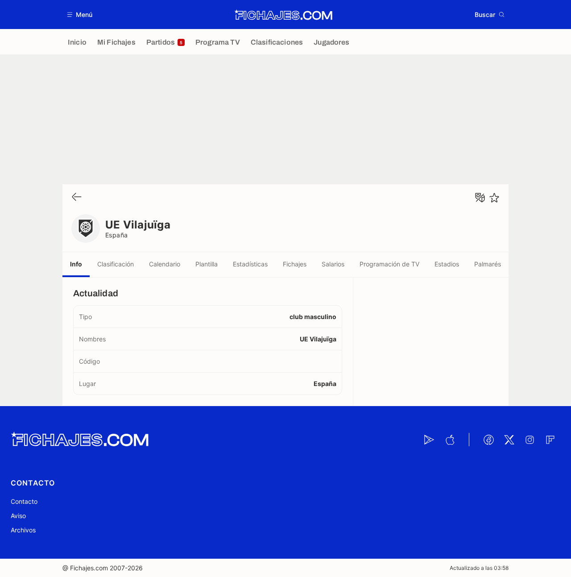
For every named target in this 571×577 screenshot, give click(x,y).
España (116, 235)
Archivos (23, 530)
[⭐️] (494, 197)
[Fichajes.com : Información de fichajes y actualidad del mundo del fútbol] (283, 14)
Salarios (333, 264)
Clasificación (115, 264)
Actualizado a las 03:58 (479, 568)
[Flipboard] (550, 439)
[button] (80, 14)
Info (76, 264)
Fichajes (294, 264)
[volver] (76, 197)
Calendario (164, 264)
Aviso (18, 515)
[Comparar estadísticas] (480, 197)
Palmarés (487, 264)
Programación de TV (389, 264)
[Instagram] (529, 439)
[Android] (429, 439)
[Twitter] (509, 439)
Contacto (24, 501)
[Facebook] (488, 439)
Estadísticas (250, 264)
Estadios (446, 264)
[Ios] (449, 439)
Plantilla (206, 264)
